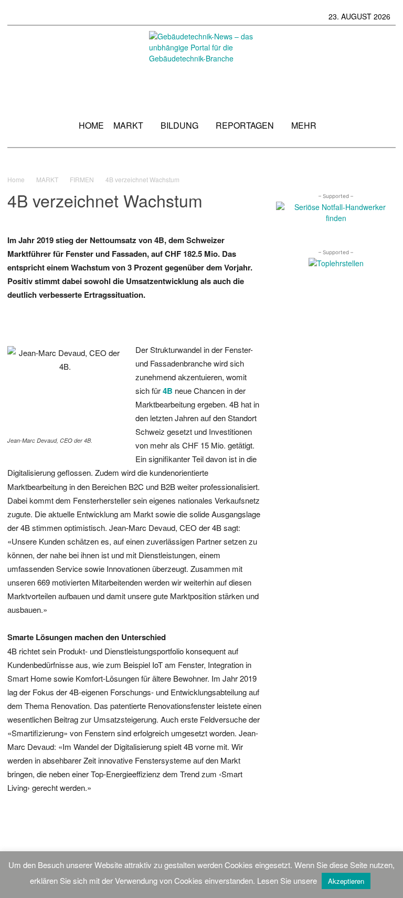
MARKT (47, 179)
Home (16, 179)
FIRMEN (82, 179)
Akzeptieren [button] (346, 881)
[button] (383, 129)
